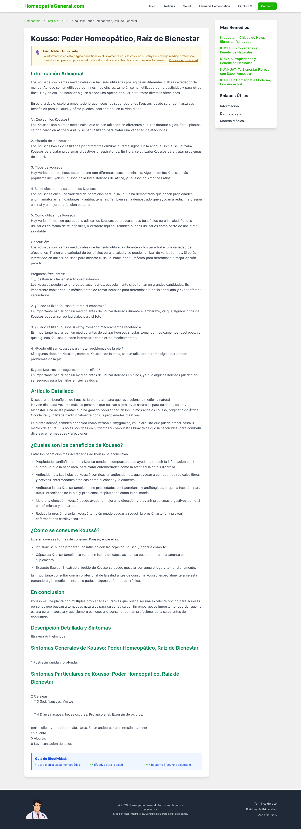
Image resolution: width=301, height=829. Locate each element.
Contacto (267, 6)
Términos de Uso (265, 803)
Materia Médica (232, 121)
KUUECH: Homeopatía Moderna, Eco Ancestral (245, 82)
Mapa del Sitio (267, 815)
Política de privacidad (183, 60)
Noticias (169, 6)
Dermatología (230, 113)
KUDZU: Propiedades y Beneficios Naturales (238, 61)
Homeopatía (32, 21)
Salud (187, 6)
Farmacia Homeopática (214, 6)
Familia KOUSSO (57, 21)
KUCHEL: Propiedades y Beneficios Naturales (239, 50)
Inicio (152, 6)
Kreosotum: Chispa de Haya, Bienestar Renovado (242, 39)
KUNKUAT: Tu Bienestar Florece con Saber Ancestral (244, 71)
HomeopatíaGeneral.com (54, 6)
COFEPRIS (245, 6)
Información (229, 106)
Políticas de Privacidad (261, 809)
